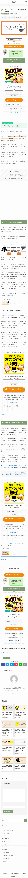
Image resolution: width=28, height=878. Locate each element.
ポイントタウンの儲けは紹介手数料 (15, 176)
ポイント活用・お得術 (8, 830)
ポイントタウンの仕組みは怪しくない (14, 178)
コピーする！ (14, 95)
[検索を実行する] (25, 820)
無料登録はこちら (14, 402)
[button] (3, 664)
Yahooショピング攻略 (8, 855)
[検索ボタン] (26, 2)
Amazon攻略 (6, 858)
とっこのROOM (4, 652)
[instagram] (15, 693)
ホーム (9, 873)
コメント (5, 787)
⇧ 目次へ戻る (4, 414)
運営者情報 (4, 873)
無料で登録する (14, 112)
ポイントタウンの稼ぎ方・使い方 (9, 543)
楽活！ (14, 2)
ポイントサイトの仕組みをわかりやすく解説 (18, 302)
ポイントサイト (6, 833)
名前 (4, 804)
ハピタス (5, 846)
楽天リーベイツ (6, 835)
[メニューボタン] (2, 2)
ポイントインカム (7, 844)
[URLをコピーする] (25, 664)
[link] (13, 693)
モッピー (5, 849)
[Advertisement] (14, 200)
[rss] (14, 871)
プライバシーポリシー (15, 873)
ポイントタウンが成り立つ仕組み (13, 174)
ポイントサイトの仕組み (7, 293)
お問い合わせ (23, 873)
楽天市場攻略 (6, 852)
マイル (4, 861)
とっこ (14, 684)
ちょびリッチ (6, 838)
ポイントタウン (6, 13)
